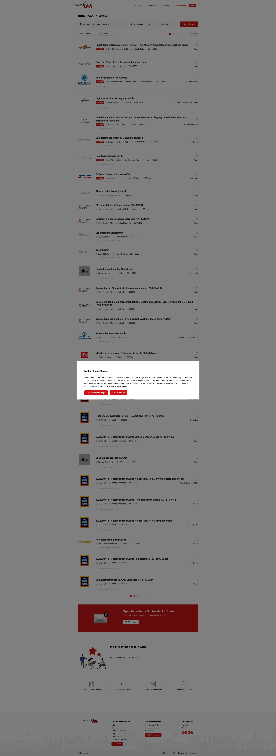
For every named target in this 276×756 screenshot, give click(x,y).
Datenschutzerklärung (119, 386)
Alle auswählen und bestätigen (96, 393)
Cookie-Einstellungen (118, 393)
